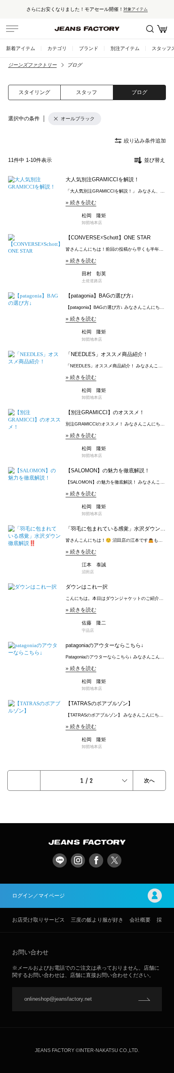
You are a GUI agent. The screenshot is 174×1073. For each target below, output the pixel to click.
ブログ (139, 92)
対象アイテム (135, 9)
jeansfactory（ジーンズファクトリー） (87, 28)
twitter (114, 860)
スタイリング (34, 92)
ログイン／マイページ (38, 896)
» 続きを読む (81, 202)
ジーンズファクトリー (32, 65)
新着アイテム (20, 48)
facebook (96, 860)
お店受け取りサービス (38, 920)
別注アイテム (125, 48)
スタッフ (86, 92)
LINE (60, 860)
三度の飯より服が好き (97, 920)
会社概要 (140, 920)
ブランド (88, 48)
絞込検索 (150, 29)
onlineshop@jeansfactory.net (58, 999)
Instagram (78, 860)
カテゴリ (57, 48)
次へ (149, 781)
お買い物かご (162, 29)
